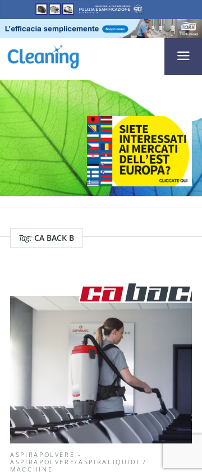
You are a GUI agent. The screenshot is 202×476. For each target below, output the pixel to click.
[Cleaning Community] (43, 54)
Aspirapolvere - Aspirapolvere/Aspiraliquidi (75, 458)
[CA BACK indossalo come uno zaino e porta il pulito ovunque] (101, 360)
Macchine (31, 469)
